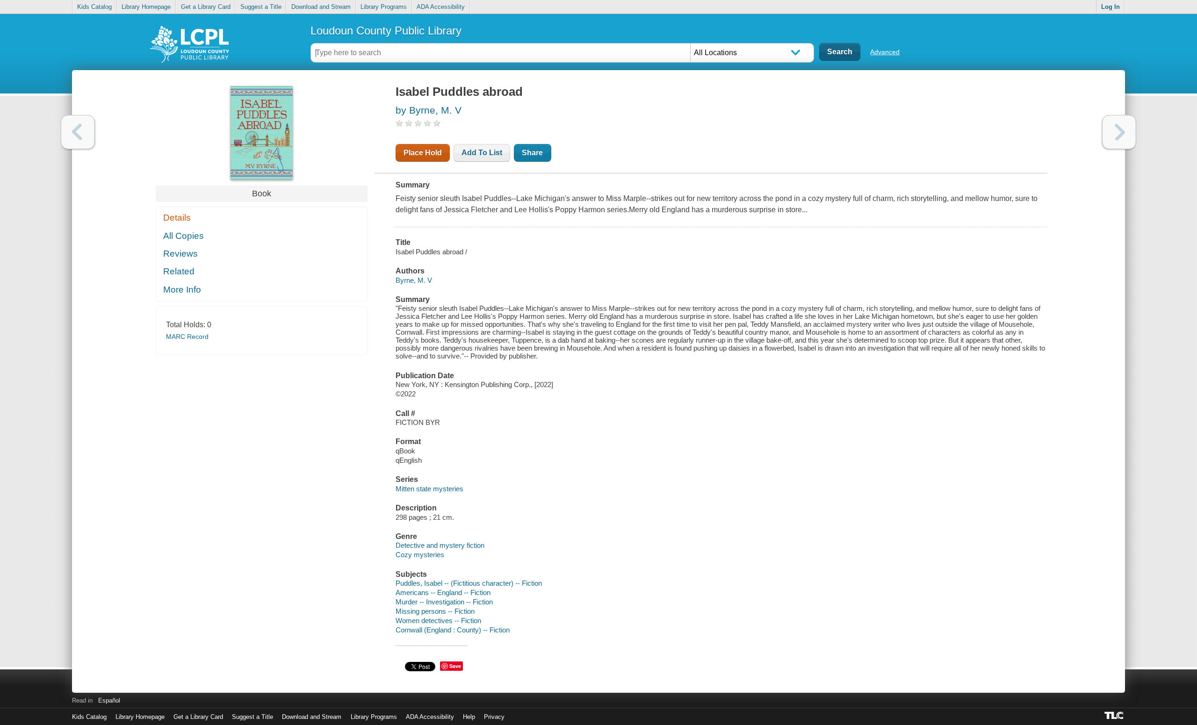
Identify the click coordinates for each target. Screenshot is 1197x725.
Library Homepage (146, 6)
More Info (182, 289)
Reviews (180, 253)
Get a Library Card (206, 6)
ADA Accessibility (441, 6)
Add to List (481, 153)
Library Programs (384, 6)
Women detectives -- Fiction (438, 621)
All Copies (183, 236)
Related (179, 271)
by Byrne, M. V (428, 110)
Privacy (494, 716)
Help (469, 716)
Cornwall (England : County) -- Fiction (453, 630)
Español (109, 700)
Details (177, 218)
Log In (1110, 6)
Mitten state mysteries (429, 489)
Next (1119, 132)
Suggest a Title (260, 6)
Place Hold (423, 153)
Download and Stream (321, 6)
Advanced (885, 52)
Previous (78, 132)
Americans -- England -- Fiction (443, 592)
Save (455, 665)
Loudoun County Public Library (385, 30)
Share (532, 153)
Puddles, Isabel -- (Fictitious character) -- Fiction (469, 583)
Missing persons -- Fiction (435, 611)
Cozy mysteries (420, 555)
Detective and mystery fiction (440, 545)
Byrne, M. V (414, 280)
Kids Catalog (94, 6)
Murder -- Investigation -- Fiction (444, 602)
